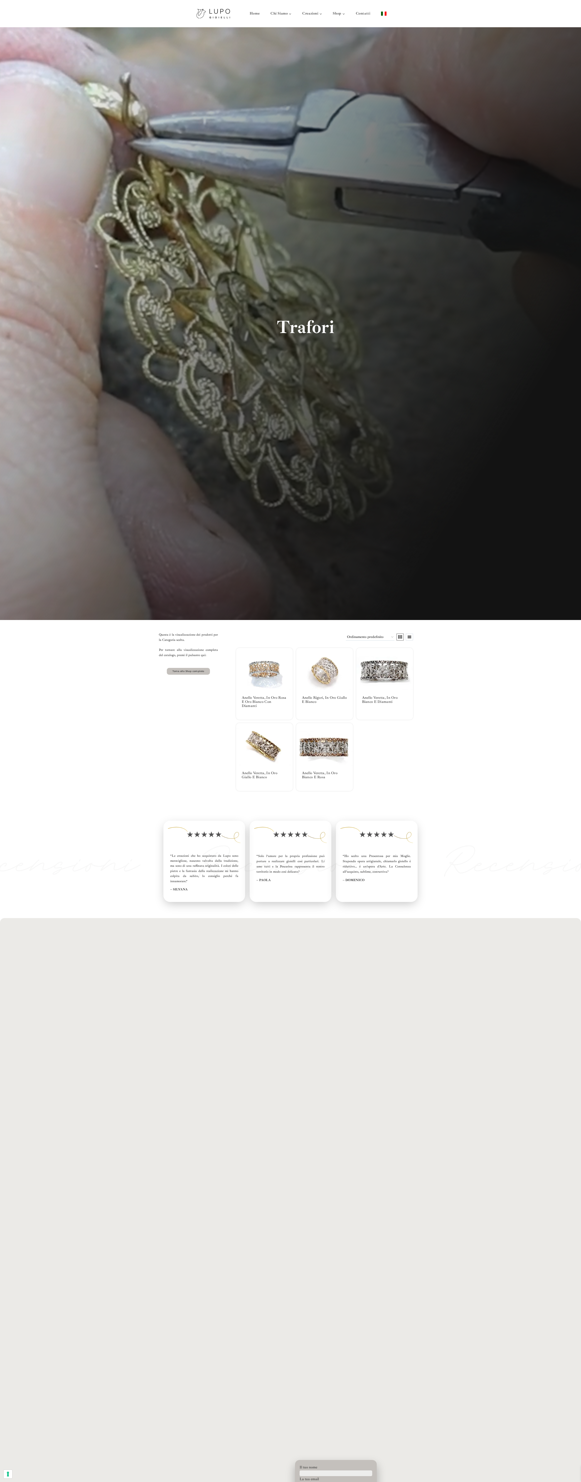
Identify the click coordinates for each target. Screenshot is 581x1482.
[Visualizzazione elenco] (409, 637)
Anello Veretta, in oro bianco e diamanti (380, 699)
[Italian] (384, 13)
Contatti (363, 13)
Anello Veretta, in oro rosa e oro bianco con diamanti (264, 701)
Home (255, 13)
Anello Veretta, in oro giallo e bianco (260, 775)
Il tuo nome (308, 1467)
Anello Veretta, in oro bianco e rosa (320, 775)
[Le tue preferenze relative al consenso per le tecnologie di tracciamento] (8, 1474)
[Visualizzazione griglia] (400, 637)
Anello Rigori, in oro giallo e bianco (324, 699)
